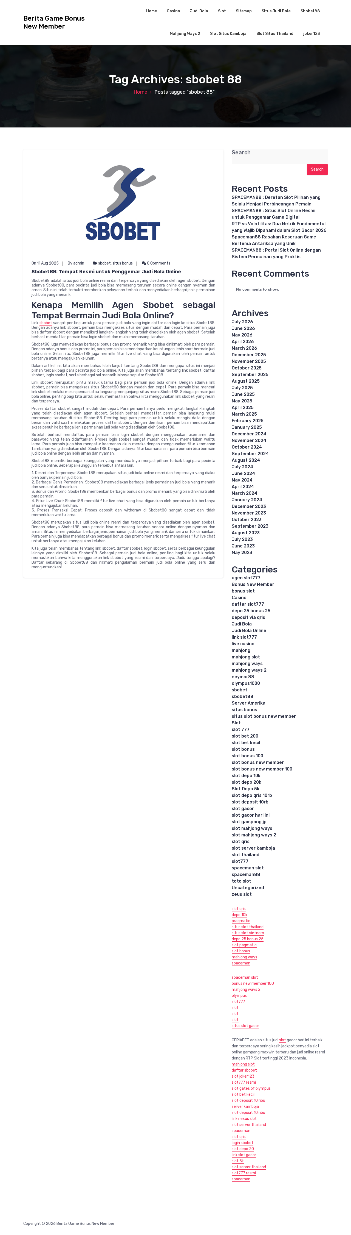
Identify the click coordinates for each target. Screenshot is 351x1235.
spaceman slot (248, 867)
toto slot (241, 881)
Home (151, 11)
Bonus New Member (253, 584)
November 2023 (249, 513)
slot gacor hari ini (251, 815)
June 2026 (243, 328)
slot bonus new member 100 (262, 769)
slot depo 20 (243, 1149)
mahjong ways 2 (249, 670)
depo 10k (239, 915)
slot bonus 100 (247, 755)
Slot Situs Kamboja (228, 33)
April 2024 (243, 486)
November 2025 (249, 361)
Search (241, 152)
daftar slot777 (248, 604)
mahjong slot (246, 657)
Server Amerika (248, 703)
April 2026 (243, 341)
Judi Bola (199, 11)
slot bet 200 (245, 736)
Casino (173, 11)
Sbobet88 (310, 11)
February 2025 (248, 420)
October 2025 (247, 368)
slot (235, 1007)
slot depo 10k (246, 775)
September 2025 (250, 374)
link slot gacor (244, 1155)
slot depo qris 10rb (252, 795)
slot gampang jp (249, 821)
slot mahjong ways (252, 828)
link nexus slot (244, 1118)
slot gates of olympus (251, 1088)
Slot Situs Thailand (274, 33)
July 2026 (242, 321)
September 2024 (250, 453)
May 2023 (242, 552)
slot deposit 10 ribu (248, 1100)
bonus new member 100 (253, 983)
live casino (243, 643)
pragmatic (241, 921)
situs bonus (122, 263)
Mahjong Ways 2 (185, 33)
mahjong (241, 650)
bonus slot (243, 591)
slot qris (241, 841)
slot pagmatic (244, 945)
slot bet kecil (246, 742)
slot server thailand (249, 1124)
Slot (222, 11)
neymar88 (243, 676)
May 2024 (242, 480)
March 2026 (244, 348)
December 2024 (249, 433)
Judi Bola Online (249, 630)
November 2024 (249, 440)
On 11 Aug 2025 (45, 263)
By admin (76, 263)
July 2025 (242, 387)
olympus (239, 995)
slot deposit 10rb (250, 802)
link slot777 (244, 637)
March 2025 (244, 414)
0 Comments (158, 263)
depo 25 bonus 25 (251, 610)
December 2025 (249, 354)
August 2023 (246, 532)
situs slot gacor (245, 1025)
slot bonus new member (258, 762)
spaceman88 (246, 874)
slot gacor (243, 808)
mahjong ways (247, 663)
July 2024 (242, 466)
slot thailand (245, 854)
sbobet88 (242, 696)
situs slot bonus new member (264, 716)
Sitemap (244, 11)
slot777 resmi (244, 1082)
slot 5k (238, 1161)
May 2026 (242, 335)
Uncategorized (248, 887)
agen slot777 (246, 577)
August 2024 (246, 460)
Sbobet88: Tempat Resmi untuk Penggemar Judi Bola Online (106, 272)
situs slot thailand (248, 927)
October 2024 (247, 447)
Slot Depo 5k (245, 788)
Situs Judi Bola (276, 11)
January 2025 (247, 427)
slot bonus (243, 749)
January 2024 (247, 499)
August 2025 (246, 381)
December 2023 (249, 506)
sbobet (104, 263)
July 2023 (242, 539)
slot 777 (241, 729)
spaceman (241, 963)
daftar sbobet (244, 1070)
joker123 (311, 33)
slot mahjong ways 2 (254, 835)
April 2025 (243, 407)
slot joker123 (243, 1076)
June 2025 (243, 394)
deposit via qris (248, 617)
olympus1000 (246, 683)
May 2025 (242, 401)
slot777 (240, 861)
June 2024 (243, 473)
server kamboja (245, 1106)
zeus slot (242, 894)
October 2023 (247, 519)
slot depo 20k (246, 782)
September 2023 (250, 526)
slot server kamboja (253, 848)
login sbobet (242, 1143)
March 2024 (244, 493)
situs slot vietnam (248, 933)
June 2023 (243, 546)
